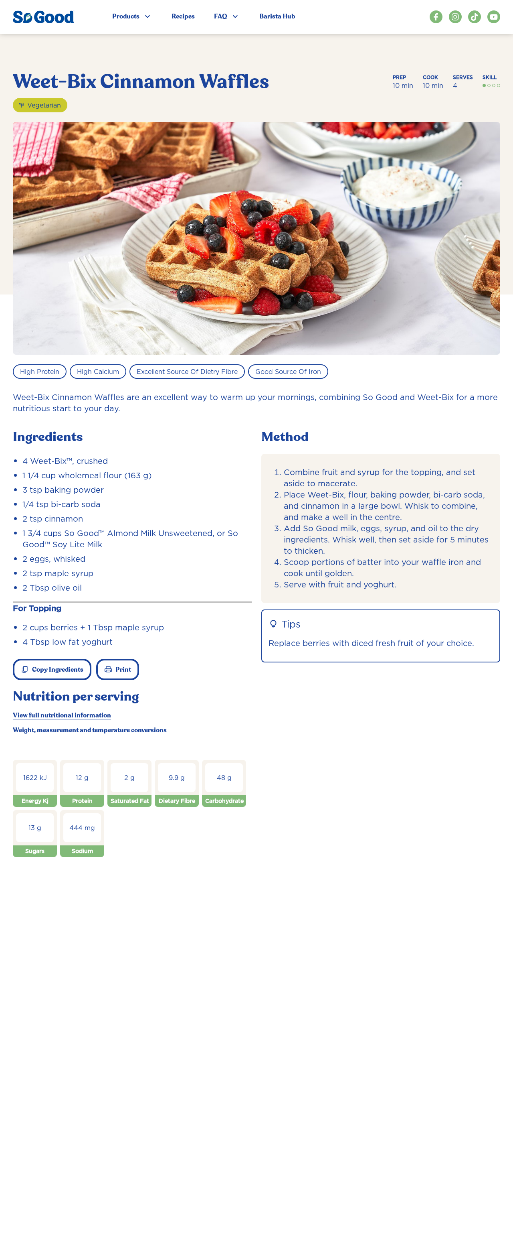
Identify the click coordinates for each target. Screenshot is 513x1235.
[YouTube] (493, 16)
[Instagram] (455, 16)
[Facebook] (436, 16)
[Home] (44, 17)
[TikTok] (474, 16)
